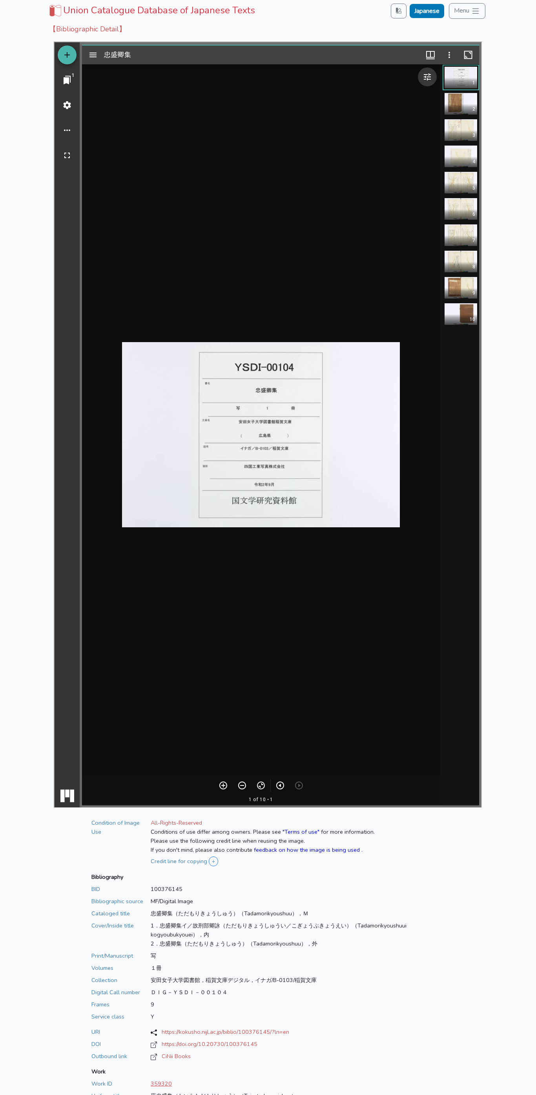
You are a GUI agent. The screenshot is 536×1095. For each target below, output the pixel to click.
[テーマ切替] (399, 11)
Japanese (426, 11)
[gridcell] (151, 10)
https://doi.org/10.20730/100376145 (209, 1044)
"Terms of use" (301, 832)
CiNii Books (176, 1056)
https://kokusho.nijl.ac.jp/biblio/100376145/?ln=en (225, 1032)
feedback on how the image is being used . (308, 850)
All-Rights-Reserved (176, 823)
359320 (161, 1084)
